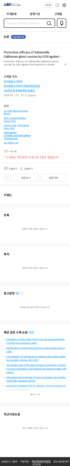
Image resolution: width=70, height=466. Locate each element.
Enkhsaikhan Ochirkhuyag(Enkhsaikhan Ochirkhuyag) (17, 135)
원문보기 (26, 178)
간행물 (58, 14)
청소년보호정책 (61, 461)
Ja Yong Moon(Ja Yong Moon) (16, 112)
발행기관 (35, 14)
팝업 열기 (22, 293)
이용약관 (24, 461)
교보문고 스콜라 (9, 461)
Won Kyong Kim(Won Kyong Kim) (15, 119)
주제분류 (12, 14)
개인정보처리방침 (41, 461)
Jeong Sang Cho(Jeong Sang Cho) (16, 126)
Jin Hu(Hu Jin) (11, 142)
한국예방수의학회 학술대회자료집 (22, 86)
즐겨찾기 (60, 27)
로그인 (48, 5)
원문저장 (53, 178)
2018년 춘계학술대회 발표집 (19, 90)
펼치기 (33, 394)
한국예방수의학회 (13, 81)
